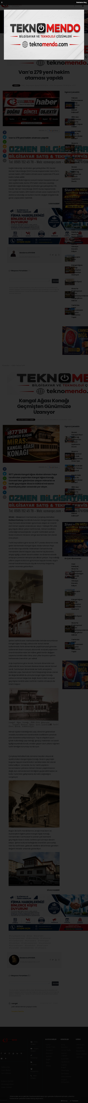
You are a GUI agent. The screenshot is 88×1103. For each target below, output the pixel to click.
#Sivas (29, 936)
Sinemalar (65, 1070)
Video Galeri (34, 1049)
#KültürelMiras (30, 941)
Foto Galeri (34, 1043)
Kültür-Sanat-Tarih (33, 3)
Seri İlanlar (65, 1073)
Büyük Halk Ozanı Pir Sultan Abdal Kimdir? (76, 135)
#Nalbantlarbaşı (32, 938)
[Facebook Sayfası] (2, 1053)
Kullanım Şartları (7, 1081)
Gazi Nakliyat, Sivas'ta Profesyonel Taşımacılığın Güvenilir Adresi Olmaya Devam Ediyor (77, 240)
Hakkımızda (5, 1067)
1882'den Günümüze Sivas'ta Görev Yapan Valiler (77, 122)
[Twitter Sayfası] (6, 1053)
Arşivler (34, 1064)
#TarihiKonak (45, 938)
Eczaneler (65, 1059)
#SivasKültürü (14, 943)
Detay (64, 1101)
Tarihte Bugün (64, 1066)
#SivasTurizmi (42, 945)
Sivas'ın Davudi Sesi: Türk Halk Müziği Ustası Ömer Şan (77, 148)
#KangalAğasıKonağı (17, 936)
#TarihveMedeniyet (29, 943)
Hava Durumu (64, 1046)
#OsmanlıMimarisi (16, 941)
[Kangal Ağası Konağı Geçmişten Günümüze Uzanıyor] (31, 444)
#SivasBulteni (30, 945)
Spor (47, 1062)
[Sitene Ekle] (6, 1058)
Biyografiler (80, 1051)
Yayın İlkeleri (5, 1070)
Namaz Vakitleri (64, 1054)
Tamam (75, 1101)
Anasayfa (5, 37)
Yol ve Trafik (66, 1050)
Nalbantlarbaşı (16, 520)
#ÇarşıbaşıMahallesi (16, 938)
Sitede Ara (80, 1045)
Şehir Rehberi (66, 1076)
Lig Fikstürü (65, 1062)
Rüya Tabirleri (81, 1054)
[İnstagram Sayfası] (10, 1053)
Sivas (19, 517)
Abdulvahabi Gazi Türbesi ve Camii (76, 159)
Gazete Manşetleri (65, 1081)
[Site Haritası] (2, 1058)
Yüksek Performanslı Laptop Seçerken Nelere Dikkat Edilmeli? (77, 105)
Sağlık (14, 37)
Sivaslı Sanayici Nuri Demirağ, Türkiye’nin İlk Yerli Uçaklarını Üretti (77, 174)
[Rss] (22, 1053)
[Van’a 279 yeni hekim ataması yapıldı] (31, 108)
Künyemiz (34, 1071)
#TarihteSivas (40, 948)
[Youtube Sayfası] (14, 1053)
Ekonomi (59, 3)
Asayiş (48, 1065)
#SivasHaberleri (45, 943)
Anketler (79, 1048)
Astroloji (79, 1057)
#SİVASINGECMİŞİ (26, 948)
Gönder (56, 281)
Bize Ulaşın (34, 1077)
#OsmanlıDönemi (16, 945)
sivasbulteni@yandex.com (29, 257)
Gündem (49, 3)
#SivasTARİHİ (14, 948)
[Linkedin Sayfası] (18, 1053)
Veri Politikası (6, 1073)
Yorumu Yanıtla (17, 1011)
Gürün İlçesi (76, 281)
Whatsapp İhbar (7, 1084)
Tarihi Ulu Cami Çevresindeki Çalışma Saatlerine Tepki (77, 311)
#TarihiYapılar (43, 941)
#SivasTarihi (38, 936)
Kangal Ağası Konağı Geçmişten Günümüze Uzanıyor (77, 270)
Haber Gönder (6, 1087)
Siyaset (49, 1056)
